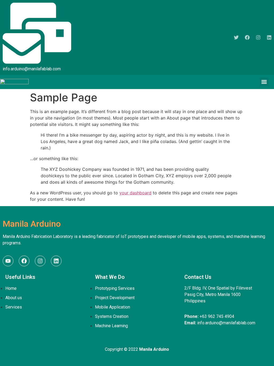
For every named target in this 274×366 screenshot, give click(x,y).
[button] (264, 82)
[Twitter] (236, 37)
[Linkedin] (269, 37)
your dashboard (135, 192)
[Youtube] (8, 261)
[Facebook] (247, 37)
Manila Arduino (32, 224)
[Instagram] (258, 37)
